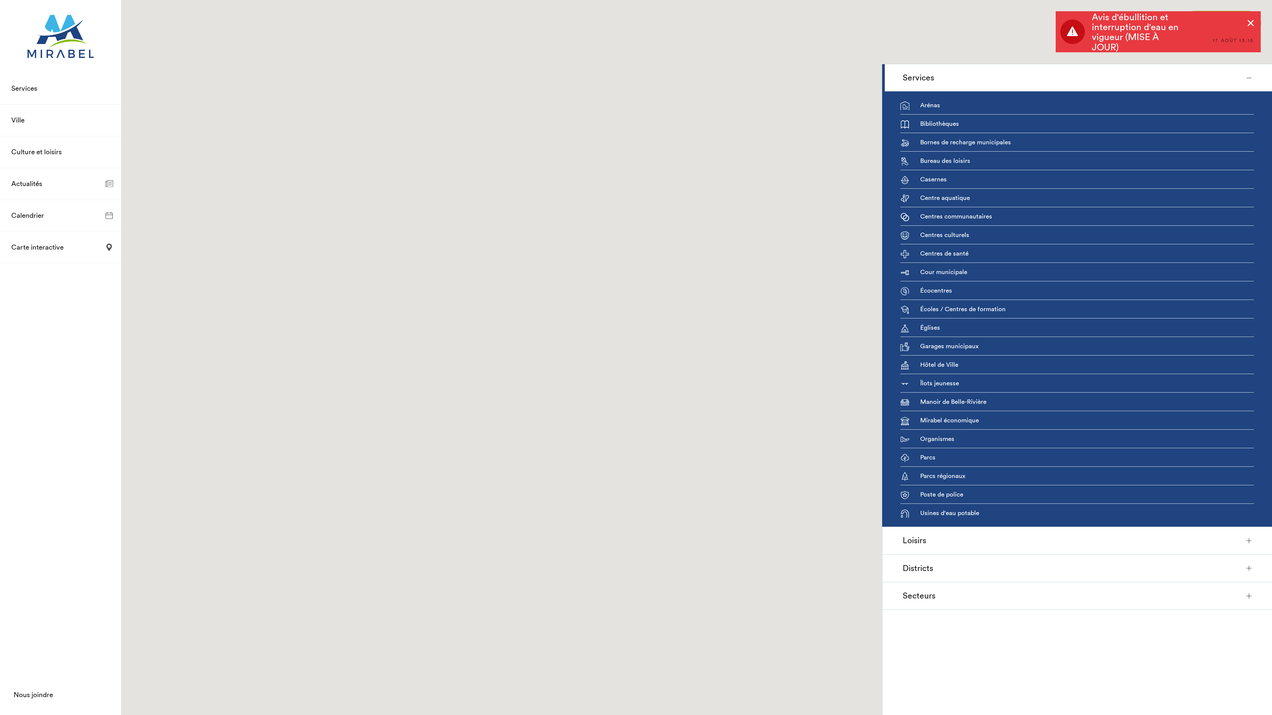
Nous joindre (33, 695)
